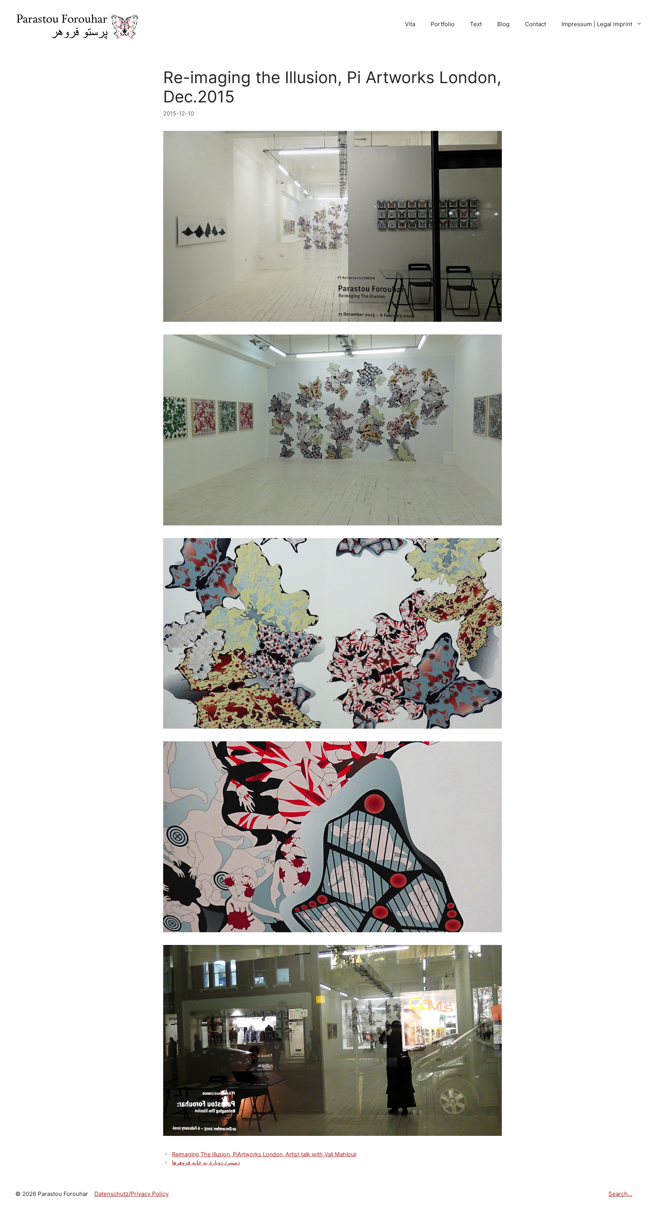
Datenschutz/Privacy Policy (131, 1193)
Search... (620, 1193)
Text (476, 24)
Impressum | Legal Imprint (596, 24)
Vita (410, 24)
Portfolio (442, 24)
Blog (503, 24)
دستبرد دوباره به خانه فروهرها (206, 1162)
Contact (535, 24)
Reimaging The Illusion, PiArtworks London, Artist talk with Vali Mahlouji (264, 1154)
